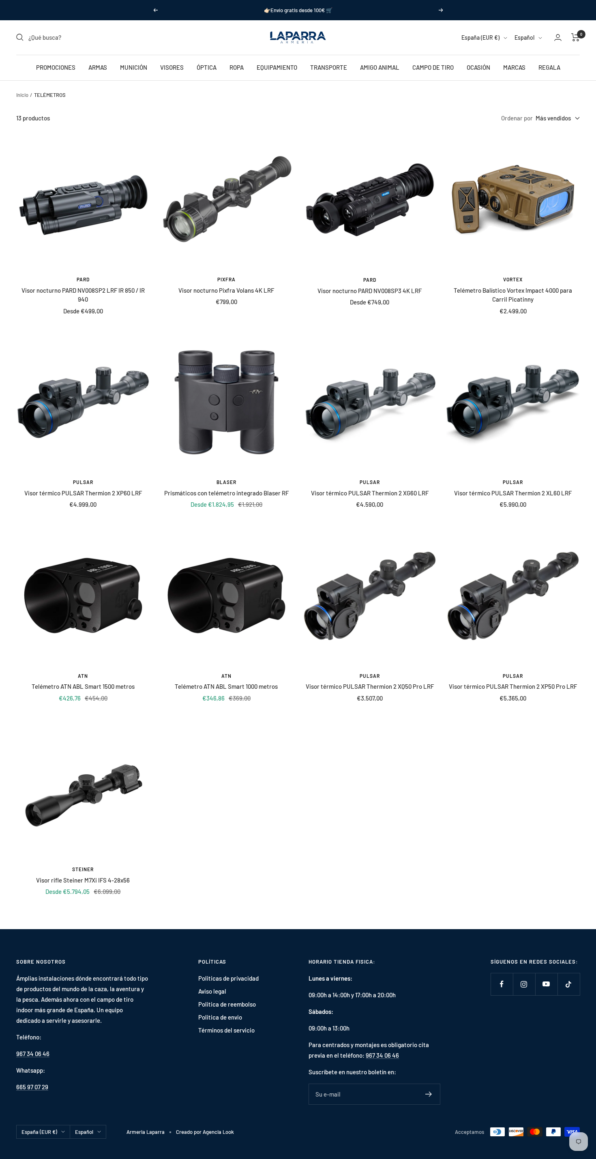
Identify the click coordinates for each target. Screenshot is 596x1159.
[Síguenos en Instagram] (524, 984)
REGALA (549, 67)
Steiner (83, 869)
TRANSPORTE (328, 67)
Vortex (513, 279)
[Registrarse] (428, 1094)
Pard (83, 279)
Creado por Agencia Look (205, 1132)
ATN (83, 676)
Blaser (226, 482)
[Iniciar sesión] (558, 37)
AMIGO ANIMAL (379, 67)
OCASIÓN (478, 67)
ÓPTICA (207, 67)
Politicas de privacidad (228, 978)
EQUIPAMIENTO (277, 67)
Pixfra (226, 279)
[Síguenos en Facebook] (502, 984)
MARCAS (514, 67)
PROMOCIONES (55, 67)
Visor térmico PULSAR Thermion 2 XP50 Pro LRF (513, 686)
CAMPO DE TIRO (433, 67)
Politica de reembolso (227, 1004)
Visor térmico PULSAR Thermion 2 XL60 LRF (513, 493)
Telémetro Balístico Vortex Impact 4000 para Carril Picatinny (513, 295)
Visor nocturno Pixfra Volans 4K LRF (226, 290)
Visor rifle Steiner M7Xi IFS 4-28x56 (83, 880)
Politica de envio (220, 1017)
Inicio (22, 95)
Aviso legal (212, 991)
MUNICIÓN (133, 67)
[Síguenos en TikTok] (568, 984)
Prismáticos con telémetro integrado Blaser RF (226, 493)
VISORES (172, 67)
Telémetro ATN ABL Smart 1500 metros (83, 686)
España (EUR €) (480, 37)
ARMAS (97, 67)
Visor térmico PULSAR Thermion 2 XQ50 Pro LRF (370, 686)
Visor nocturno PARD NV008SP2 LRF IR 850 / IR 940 (83, 295)
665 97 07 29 (32, 1086)
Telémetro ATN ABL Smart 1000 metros (226, 686)
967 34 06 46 (32, 1053)
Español (524, 37)
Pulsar (83, 482)
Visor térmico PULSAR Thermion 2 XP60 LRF (83, 493)
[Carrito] (575, 37)
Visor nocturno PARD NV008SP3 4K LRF (369, 290)
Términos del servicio (226, 1030)
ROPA (236, 67)
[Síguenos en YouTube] (546, 984)
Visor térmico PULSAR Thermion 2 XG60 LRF (370, 493)
